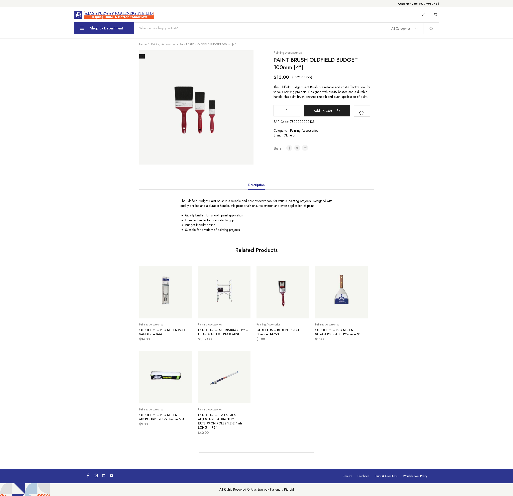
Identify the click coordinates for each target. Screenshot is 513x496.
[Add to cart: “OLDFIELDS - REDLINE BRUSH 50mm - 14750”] (273, 312)
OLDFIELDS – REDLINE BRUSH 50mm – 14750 (278, 332)
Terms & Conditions (385, 476)
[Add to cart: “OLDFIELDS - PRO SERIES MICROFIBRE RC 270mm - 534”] (155, 397)
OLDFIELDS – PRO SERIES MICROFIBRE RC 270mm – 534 (161, 417)
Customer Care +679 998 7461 (418, 3)
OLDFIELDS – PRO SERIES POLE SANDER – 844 (162, 332)
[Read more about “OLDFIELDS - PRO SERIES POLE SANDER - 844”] (155, 312)
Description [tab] (256, 185)
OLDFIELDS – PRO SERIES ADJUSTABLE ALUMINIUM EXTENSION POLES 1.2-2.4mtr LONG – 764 (220, 421)
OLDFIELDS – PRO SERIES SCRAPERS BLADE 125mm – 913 (339, 332)
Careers (347, 476)
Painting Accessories (163, 44)
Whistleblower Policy (415, 476)
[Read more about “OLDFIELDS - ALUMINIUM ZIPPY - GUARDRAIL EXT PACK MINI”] (214, 312)
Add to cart (323, 111)
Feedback (363, 476)
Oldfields (290, 135)
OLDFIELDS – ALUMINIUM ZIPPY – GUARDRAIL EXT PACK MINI (223, 332)
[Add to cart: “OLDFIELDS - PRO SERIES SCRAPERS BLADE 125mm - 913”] (331, 312)
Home (142, 44)
